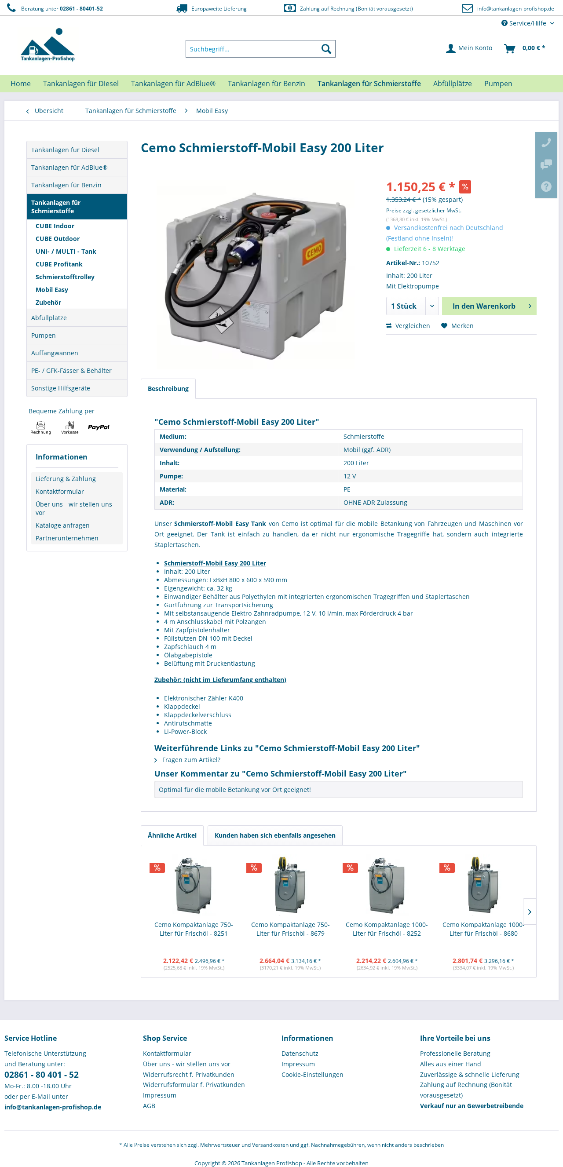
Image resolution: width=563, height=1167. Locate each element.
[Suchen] (326, 49)
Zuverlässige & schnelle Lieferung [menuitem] (469, 1074)
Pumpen (43, 335)
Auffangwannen (54, 353)
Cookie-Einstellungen (313, 1074)
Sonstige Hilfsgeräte (60, 388)
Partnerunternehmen (67, 538)
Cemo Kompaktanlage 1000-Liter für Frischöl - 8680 (483, 928)
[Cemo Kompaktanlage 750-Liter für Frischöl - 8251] (194, 885)
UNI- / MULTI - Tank (66, 251)
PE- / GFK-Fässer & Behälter (71, 370)
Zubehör (48, 302)
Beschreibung (168, 388)
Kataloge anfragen (63, 525)
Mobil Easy (52, 289)
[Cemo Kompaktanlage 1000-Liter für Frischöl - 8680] (484, 885)
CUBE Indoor (55, 226)
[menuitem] (261, 49)
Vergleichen (412, 325)
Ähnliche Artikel (172, 835)
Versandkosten (270, 1145)
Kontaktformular (60, 491)
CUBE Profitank (59, 264)
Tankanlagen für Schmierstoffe (55, 206)
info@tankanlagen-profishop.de (515, 8)
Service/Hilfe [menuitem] (528, 23)
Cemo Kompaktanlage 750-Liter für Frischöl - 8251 (193, 928)
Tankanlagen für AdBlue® (69, 167)
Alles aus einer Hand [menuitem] (450, 1064)
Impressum (159, 1095)
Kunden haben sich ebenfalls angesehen (275, 835)
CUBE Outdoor (58, 238)
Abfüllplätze (49, 318)
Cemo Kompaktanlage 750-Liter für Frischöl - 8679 (290, 928)
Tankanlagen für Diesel (65, 150)
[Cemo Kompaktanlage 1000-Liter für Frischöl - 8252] (387, 885)
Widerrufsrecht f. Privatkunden (188, 1074)
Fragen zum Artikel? (190, 759)
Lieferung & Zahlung (66, 478)
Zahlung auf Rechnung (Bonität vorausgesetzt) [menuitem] (466, 1089)
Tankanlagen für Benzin (66, 185)
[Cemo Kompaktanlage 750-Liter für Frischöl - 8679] (291, 885)
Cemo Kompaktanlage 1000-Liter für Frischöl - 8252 (387, 928)
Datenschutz (300, 1053)
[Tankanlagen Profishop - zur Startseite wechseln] (48, 45)
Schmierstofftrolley (65, 277)
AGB (149, 1105)
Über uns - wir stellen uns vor (74, 508)
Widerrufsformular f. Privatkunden (194, 1084)
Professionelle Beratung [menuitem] (455, 1053)
